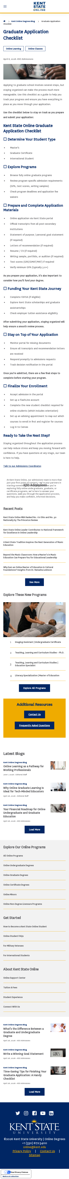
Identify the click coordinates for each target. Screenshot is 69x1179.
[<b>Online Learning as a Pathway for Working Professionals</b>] (58, 765)
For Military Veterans (13, 945)
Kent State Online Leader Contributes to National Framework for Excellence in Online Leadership (33, 531)
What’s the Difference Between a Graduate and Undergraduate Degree (23, 1032)
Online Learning (13, 48)
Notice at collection (11, 1176)
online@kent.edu (34, 1147)
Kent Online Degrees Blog (23, 21)
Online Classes (35, 48)
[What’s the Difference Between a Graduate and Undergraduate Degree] (58, 1027)
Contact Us (34, 714)
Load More (34, 829)
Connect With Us (11, 1006)
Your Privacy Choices (19, 1172)
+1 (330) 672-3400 (34, 1143)
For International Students (16, 955)
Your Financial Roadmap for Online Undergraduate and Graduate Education (24, 812)
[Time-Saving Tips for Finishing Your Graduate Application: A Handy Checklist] (58, 1070)
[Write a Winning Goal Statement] (58, 1053)
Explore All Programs (34, 688)
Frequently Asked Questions (34, 725)
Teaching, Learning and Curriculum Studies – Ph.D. (39, 652)
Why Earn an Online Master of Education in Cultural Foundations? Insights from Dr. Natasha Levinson (28, 568)
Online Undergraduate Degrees (18, 865)
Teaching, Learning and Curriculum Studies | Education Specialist (36, 664)
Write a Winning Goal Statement (23, 1054)
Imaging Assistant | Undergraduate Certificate (38, 642)
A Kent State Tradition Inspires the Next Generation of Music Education (33, 543)
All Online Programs (13, 855)
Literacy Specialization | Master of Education (37, 675)
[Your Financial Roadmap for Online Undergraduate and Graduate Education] (58, 808)
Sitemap (34, 1155)
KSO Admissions (25, 59)
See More (34, 582)
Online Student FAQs (13, 936)
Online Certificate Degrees (16, 884)
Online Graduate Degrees (15, 875)
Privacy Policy (22, 1151)
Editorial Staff (21, 774)
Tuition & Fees (10, 987)
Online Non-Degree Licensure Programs (22, 904)
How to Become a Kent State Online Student (25, 926)
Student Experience (13, 997)
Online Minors (10, 894)
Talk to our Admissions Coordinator (22, 466)
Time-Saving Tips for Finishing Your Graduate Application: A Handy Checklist (24, 1075)
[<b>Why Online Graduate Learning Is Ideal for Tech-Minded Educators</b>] (58, 787)
